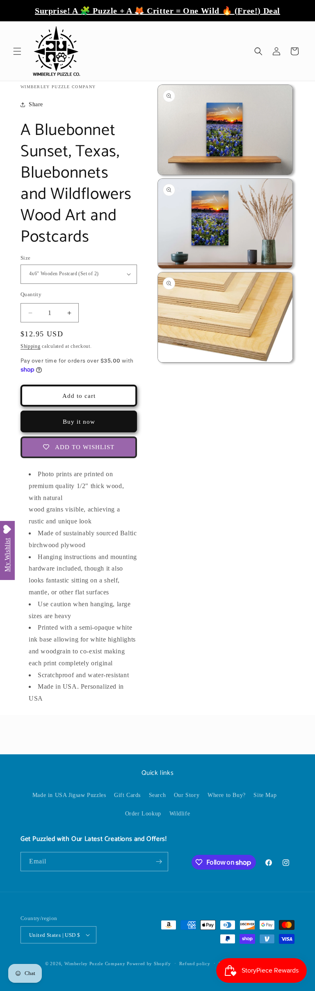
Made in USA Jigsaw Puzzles (69, 795)
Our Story (186, 795)
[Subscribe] (159, 861)
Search (157, 795)
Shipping (31, 346)
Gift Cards (127, 795)
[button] (17, 51)
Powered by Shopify (149, 963)
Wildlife (179, 814)
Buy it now (79, 421)
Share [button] (36, 104)
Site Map (264, 795)
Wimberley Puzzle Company (95, 963)
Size (26, 258)
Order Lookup (143, 814)
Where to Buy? (227, 795)
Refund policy (194, 963)
